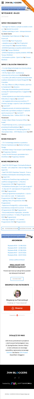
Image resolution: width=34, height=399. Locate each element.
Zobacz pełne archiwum (17, 260)
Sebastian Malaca (21, 45)
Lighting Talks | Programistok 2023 (13, 200)
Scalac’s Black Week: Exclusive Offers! (14, 120)
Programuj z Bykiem (10, 152)
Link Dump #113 (7, 45)
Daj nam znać (17, 278)
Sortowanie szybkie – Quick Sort (12, 57)
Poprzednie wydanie (11, 228)
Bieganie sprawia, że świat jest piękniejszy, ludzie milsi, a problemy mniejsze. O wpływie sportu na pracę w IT (15, 110)
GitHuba (9, 352)
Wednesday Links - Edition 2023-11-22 (15, 115)
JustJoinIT (4, 94)
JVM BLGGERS (13, 3)
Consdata (4, 82)
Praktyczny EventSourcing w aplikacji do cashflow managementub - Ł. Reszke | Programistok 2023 (15, 181)
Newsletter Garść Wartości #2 (12, 36)
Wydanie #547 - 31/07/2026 (17, 252)
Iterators (16, 87)
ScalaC (3, 122)
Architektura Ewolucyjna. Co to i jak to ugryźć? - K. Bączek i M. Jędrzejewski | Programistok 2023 (16, 188)
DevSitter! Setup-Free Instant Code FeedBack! (17, 149)
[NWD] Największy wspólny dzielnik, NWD (16, 52)
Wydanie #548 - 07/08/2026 (17, 250)
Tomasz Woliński (13, 50)
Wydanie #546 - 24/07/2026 (17, 255)
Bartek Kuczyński (12, 29)
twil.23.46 (5, 41)
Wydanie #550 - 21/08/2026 (17, 245)
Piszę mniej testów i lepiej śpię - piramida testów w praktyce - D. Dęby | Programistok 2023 (15, 214)
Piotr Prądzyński (16, 41)
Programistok (21, 184)
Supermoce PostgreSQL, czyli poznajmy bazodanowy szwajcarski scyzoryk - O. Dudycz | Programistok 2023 (16, 207)
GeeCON (4, 170)
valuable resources (8, 43)
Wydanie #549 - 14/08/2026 (17, 248)
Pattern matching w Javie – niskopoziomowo (16, 31)
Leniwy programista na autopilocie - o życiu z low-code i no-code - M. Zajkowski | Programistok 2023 (16, 196)
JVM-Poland (23, 352)
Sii (22, 127)
